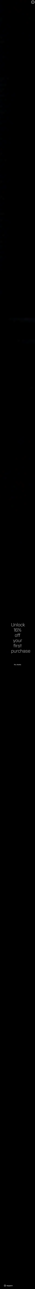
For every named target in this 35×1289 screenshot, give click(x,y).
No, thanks (17, 664)
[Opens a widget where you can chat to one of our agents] (8, 1285)
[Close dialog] (32, 2)
